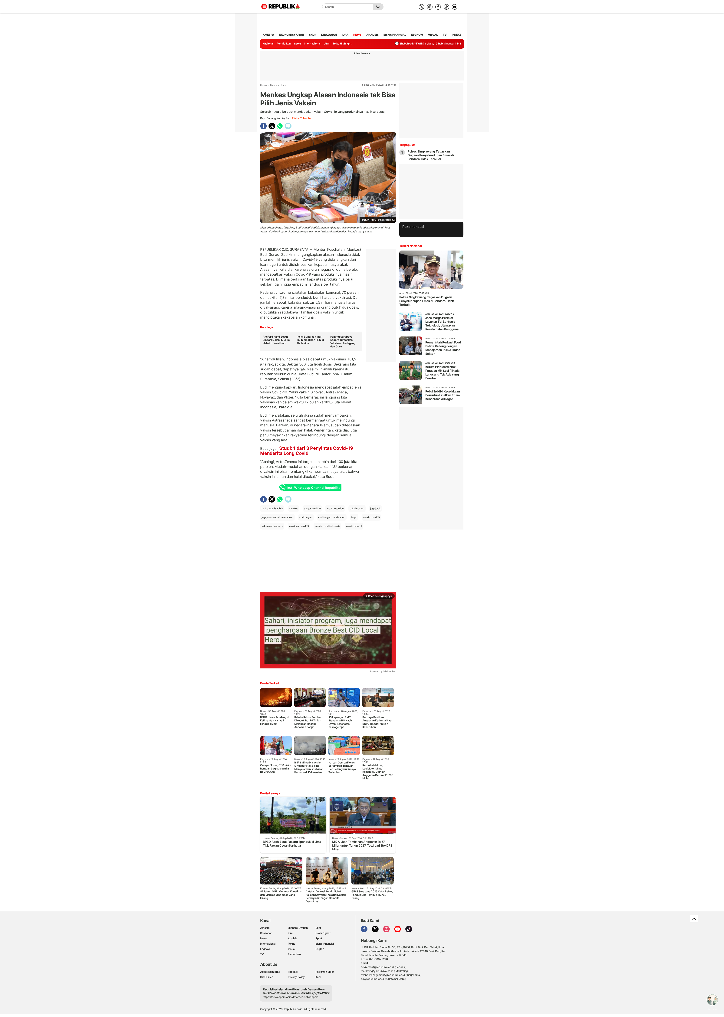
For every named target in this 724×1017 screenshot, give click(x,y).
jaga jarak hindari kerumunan (277, 517)
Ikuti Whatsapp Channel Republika (313, 488)
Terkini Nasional (410, 246)
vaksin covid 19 (371, 517)
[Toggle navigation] (264, 7)
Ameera (265, 927)
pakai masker (357, 508)
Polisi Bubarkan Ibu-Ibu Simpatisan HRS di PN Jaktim (310, 340)
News (273, 85)
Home (263, 85)
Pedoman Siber (324, 971)
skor (312, 34)
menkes (293, 508)
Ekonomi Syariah (291, 34)
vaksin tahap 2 (354, 526)
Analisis (292, 938)
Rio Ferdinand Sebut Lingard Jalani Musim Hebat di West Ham (276, 340)
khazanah (329, 34)
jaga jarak (375, 508)
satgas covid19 (312, 508)
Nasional (268, 43)
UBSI (327, 43)
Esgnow (265, 948)
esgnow (417, 34)
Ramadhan (294, 954)
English (319, 948)
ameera (268, 34)
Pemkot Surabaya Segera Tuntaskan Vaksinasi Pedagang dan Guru (343, 341)
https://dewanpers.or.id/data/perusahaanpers (290, 997)
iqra (345, 34)
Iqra (290, 933)
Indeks (456, 34)
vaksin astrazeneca (272, 526)
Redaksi (293, 971)
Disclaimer (266, 977)
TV (445, 34)
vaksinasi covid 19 (299, 526)
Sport (297, 43)
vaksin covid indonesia (327, 526)
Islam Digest (322, 933)
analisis (372, 34)
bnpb (354, 517)
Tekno (291, 943)
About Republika (270, 971)
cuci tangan (305, 517)
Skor (318, 927)
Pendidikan (284, 43)
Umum (283, 85)
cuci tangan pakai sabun (331, 517)
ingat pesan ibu (335, 508)
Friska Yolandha (301, 118)
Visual (291, 948)
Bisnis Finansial (394, 34)
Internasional (312, 43)
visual (433, 34)
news (357, 34)
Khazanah (266, 933)
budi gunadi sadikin (272, 508)
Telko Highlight (342, 43)
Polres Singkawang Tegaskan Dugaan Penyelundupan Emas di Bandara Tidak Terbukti (431, 155)
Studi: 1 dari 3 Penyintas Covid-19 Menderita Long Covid (306, 450)
